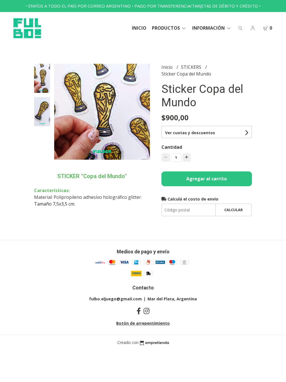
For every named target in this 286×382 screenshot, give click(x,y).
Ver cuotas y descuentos (190, 132)
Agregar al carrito (206, 179)
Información (209, 28)
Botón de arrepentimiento (143, 323)
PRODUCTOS (166, 28)
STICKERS (191, 67)
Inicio (139, 28)
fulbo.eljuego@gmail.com (115, 298)
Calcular (233, 209)
